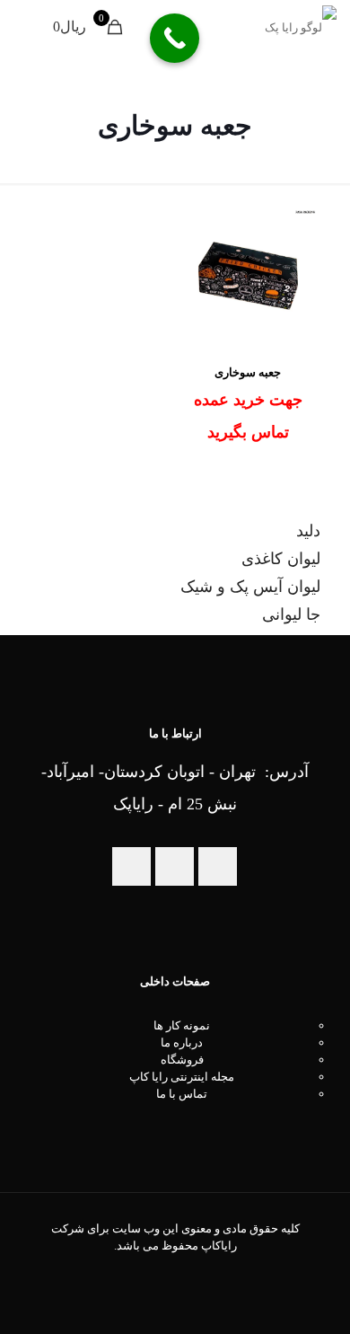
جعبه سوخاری (247, 372)
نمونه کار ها (181, 1025)
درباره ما (182, 1042)
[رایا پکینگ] (301, 26)
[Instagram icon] (165, 1271)
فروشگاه (182, 1059)
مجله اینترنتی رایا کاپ (181, 1076)
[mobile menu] (33, 27)
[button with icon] (217, 866)
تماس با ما (181, 1093)
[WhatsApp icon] (184, 1271)
